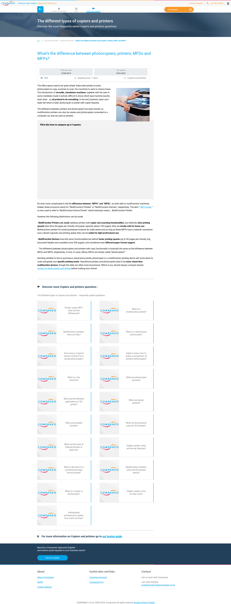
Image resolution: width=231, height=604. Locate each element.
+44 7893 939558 (149, 582)
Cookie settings (44, 587)
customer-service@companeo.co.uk (158, 585)
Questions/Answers (67, 41)
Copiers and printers (51, 41)
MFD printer (145, 207)
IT (42, 41)
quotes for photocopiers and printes (54, 268)
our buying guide (112, 536)
